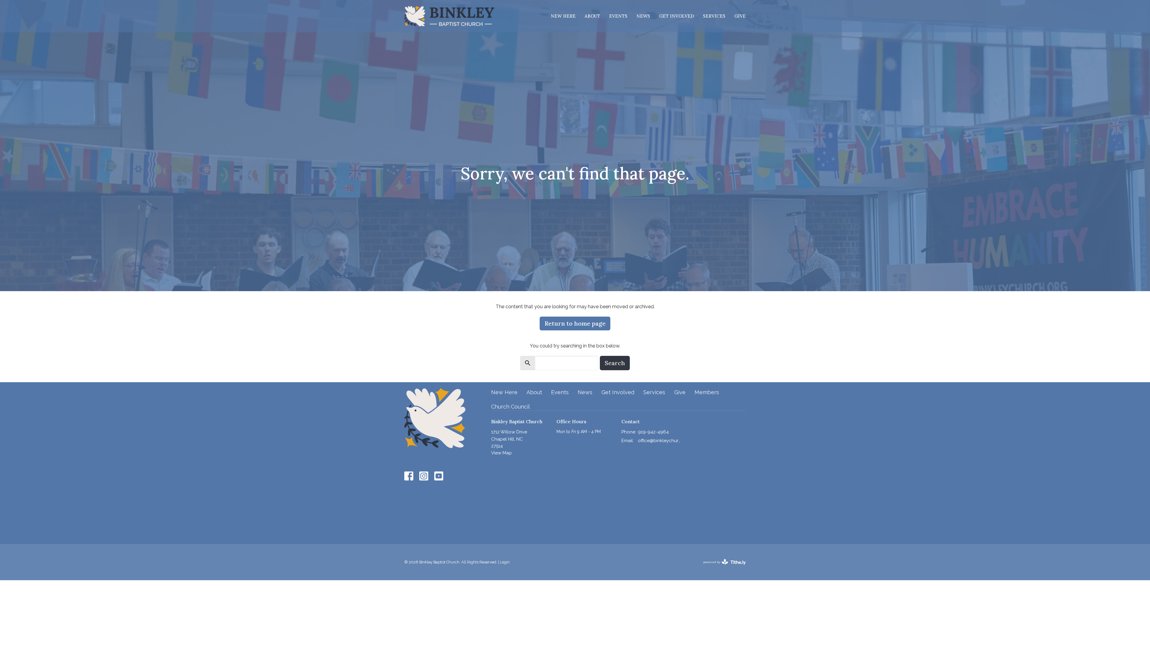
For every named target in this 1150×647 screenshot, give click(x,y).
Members (706, 392)
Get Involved (676, 16)
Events (618, 16)
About (592, 16)
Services (714, 16)
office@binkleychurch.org (659, 440)
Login (505, 562)
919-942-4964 (653, 432)
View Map (501, 453)
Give (740, 16)
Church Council (510, 406)
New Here (563, 16)
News (643, 16)
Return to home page (575, 323)
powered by (721, 567)
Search (615, 363)
